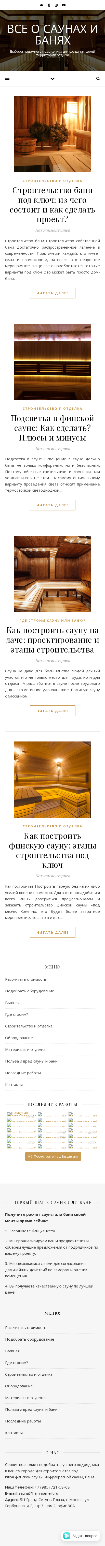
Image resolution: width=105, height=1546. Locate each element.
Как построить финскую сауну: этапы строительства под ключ (52, 850)
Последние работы (23, 1072)
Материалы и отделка (25, 1049)
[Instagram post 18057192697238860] (22, 1114)
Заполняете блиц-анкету (32, 1230)
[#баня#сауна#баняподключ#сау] (52, 1114)
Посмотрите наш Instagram (56, 1156)
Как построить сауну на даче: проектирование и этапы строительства (52, 639)
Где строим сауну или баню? (52, 620)
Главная (12, 1002)
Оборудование (19, 1037)
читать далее (52, 293)
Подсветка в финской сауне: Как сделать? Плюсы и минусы (52, 427)
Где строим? (16, 1014)
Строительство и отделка (52, 181)
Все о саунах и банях (52, 34)
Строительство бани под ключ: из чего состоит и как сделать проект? (52, 204)
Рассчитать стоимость (25, 979)
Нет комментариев (52, 230)
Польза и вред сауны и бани (31, 1061)
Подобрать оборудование (29, 990)
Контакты (14, 1084)
